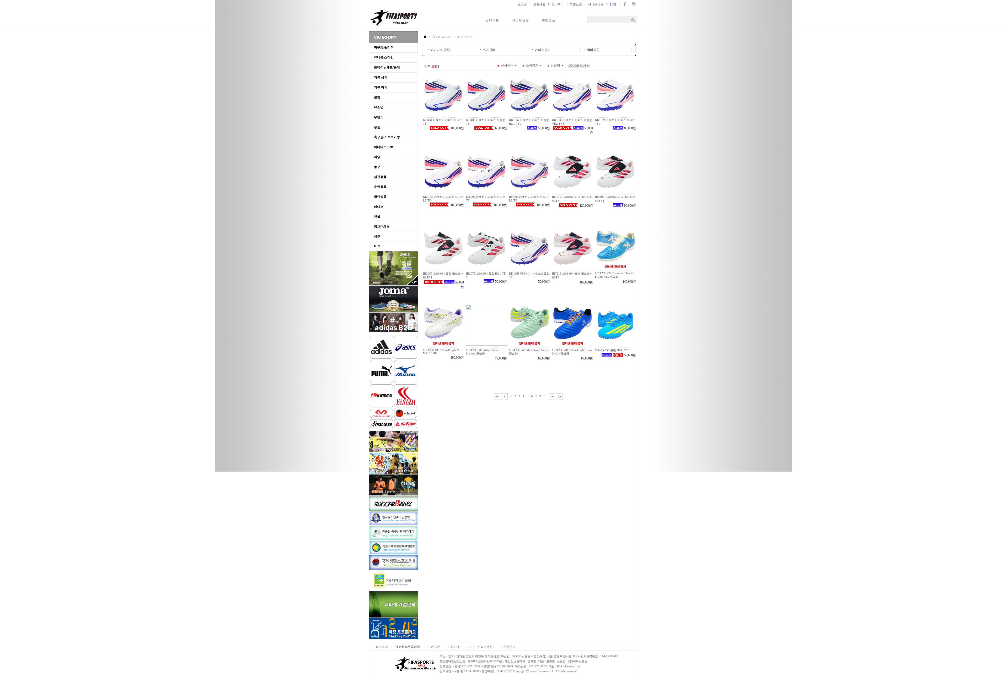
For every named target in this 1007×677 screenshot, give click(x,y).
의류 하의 (380, 87)
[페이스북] (623, 4)
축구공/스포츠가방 (387, 137)
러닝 (377, 157)
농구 (377, 167)
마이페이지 (595, 4)
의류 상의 (380, 77)
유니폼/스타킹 (384, 57)
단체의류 (492, 20)
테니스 (378, 207)
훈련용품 (380, 187)
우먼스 (378, 117)
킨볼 (377, 217)
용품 (377, 127)
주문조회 (576, 4)
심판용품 (380, 177)
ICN (377, 246)
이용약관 (434, 646)
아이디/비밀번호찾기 (482, 646)
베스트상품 (520, 20)
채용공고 (510, 646)
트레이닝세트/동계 (387, 67)
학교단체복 (382, 226)
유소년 (378, 107)
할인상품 (380, 197)
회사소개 (382, 646)
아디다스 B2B (383, 147)
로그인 (522, 4)
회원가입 (539, 4)
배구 (377, 236)
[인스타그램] (632, 4)
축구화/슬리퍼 (384, 47)
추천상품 (548, 20)
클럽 (377, 97)
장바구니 (557, 4)
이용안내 (454, 646)
